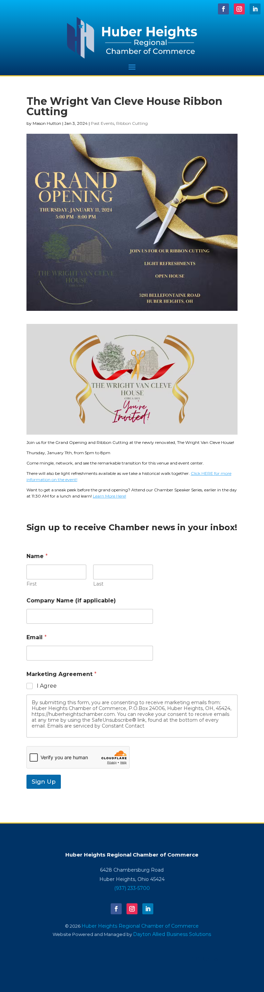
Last (98, 584)
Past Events (102, 123)
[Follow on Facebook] (223, 8)
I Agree (47, 686)
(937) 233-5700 (132, 888)
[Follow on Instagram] (239, 8)
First (31, 584)
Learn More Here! (109, 496)
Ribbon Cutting (132, 123)
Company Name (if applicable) (71, 600)
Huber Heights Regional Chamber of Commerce (140, 926)
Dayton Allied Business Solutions (172, 934)
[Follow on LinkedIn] (255, 8)
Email (36, 637)
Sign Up (44, 781)
